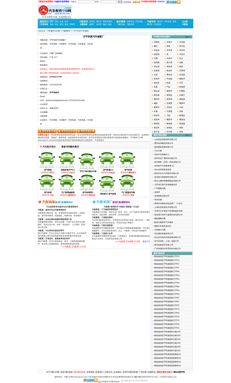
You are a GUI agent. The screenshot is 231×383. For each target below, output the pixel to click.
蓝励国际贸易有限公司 (163, 147)
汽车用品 (139, 21)
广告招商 (143, 372)
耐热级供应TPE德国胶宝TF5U (167, 290)
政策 (66, 24)
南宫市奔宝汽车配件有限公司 (166, 173)
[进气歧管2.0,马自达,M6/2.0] (107, 168)
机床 (168, 83)
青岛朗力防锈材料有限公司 (165, 177)
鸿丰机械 (158, 200)
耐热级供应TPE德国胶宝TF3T (166, 305)
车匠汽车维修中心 (161, 154)
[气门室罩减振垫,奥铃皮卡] (67, 190)
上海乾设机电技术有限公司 (165, 207)
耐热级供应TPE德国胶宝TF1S (166, 260)
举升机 (182, 46)
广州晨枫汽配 (160, 188)
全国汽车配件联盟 (130, 372)
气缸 (168, 87)
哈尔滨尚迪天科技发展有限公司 (167, 237)
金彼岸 (157, 192)
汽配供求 (130, 24)
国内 (57, 21)
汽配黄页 (83, 21)
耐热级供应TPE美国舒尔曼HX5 (167, 332)
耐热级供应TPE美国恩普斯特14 (167, 354)
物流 (110, 24)
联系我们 (99, 372)
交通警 (169, 103)
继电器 (182, 99)
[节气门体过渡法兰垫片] (87, 169)
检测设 (182, 115)
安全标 (169, 132)
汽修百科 (151, 21)
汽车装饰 (157, 24)
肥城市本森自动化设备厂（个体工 (168, 203)
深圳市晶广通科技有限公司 (165, 158)
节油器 (169, 79)
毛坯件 (182, 50)
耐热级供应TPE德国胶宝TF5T (166, 264)
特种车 (72, 24)
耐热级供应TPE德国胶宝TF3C (167, 324)
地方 (66, 21)
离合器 (157, 91)
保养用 (169, 99)
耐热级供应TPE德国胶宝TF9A (166, 271)
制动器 (157, 95)
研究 (61, 24)
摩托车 (99, 21)
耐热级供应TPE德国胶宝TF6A (166, 275)
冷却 (156, 75)
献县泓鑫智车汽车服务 (163, 222)
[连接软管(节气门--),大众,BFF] (67, 168)
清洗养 (157, 119)
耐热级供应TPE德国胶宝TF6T (166, 302)
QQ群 (185, 21)
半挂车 (182, 54)
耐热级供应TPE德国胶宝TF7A (166, 309)
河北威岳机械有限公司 (163, 233)
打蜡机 (182, 91)
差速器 (157, 70)
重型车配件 (107, 21)
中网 (156, 58)
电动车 (92, 21)
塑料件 (157, 99)
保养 (174, 21)
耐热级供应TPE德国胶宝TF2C (167, 328)
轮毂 (156, 87)
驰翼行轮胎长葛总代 (162, 226)
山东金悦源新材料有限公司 (165, 139)
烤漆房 (182, 87)
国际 (52, 21)
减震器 (157, 54)
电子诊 (157, 132)
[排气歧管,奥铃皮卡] (127, 168)
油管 (181, 132)
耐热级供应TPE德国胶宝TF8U (167, 286)
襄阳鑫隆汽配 (160, 218)
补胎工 (182, 95)
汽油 (181, 107)
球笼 (168, 46)
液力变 (169, 62)
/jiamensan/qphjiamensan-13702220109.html (65, 100)
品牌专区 (130, 21)
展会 (52, 24)
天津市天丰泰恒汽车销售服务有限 (168, 211)
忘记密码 (127, 2)
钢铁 (156, 103)
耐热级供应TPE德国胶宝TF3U (167, 294)
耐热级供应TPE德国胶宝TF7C (167, 320)
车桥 (181, 111)
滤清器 (157, 62)
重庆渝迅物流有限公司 (163, 143)
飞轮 (168, 115)
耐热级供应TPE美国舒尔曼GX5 (167, 335)
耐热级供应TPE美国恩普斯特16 (167, 358)
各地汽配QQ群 (66, 372)
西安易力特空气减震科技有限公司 (168, 215)
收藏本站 (152, 372)
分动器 (182, 42)
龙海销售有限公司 (161, 196)
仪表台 (169, 42)
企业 (61, 21)
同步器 (157, 66)
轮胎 (74, 44)
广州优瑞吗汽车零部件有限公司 (167, 248)
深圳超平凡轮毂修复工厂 (164, 166)
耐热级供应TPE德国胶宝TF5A (166, 279)
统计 (57, 24)
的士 (181, 58)
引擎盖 (169, 111)
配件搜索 (121, 21)
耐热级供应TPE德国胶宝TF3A (166, 283)
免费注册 (136, 2)
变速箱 (182, 123)
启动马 (169, 107)
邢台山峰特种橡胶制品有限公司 (167, 181)
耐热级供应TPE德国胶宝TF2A (166, 317)
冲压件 (169, 58)
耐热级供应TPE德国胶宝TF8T (166, 298)
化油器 (182, 75)
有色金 (157, 50)
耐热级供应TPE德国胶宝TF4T (166, 268)
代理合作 (108, 372)
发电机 (169, 128)
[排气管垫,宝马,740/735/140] (46, 168)
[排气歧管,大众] (46, 190)
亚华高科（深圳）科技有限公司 (167, 162)
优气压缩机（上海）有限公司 (166, 241)
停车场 (169, 50)
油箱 (181, 62)
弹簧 (181, 128)
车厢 (156, 111)
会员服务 (117, 372)
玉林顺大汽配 (160, 230)
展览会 (169, 75)
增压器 (169, 66)
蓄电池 (182, 119)
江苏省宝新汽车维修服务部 (165, 185)
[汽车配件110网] (55, 12)
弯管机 (157, 123)
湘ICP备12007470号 (143, 377)
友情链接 (90, 372)
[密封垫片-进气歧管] (107, 191)
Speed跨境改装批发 (162, 169)
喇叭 (156, 46)
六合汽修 (158, 151)
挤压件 (157, 79)
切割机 (157, 42)
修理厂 (92, 24)
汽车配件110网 (53, 31)
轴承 (105, 24)
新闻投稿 (161, 1)
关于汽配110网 (52, 372)
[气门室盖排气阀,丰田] (127, 190)
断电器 (169, 123)
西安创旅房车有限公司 (163, 245)
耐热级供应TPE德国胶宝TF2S (166, 256)
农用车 (99, 24)
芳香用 (182, 70)
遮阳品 (169, 95)
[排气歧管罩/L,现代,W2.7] (87, 190)
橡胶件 (182, 79)
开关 (181, 83)
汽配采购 (121, 24)
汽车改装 (167, 21)
